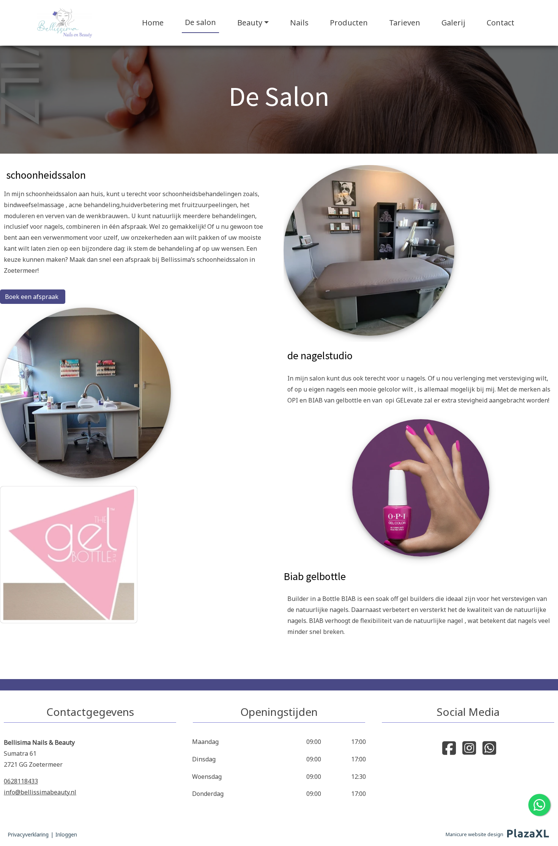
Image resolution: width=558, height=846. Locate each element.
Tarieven (404, 22)
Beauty (249, 22)
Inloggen (66, 834)
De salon (200, 22)
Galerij (453, 22)
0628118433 (21, 781)
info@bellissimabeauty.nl (40, 792)
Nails (299, 22)
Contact (500, 22)
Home (153, 22)
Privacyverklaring (28, 834)
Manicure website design (474, 834)
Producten (349, 22)
